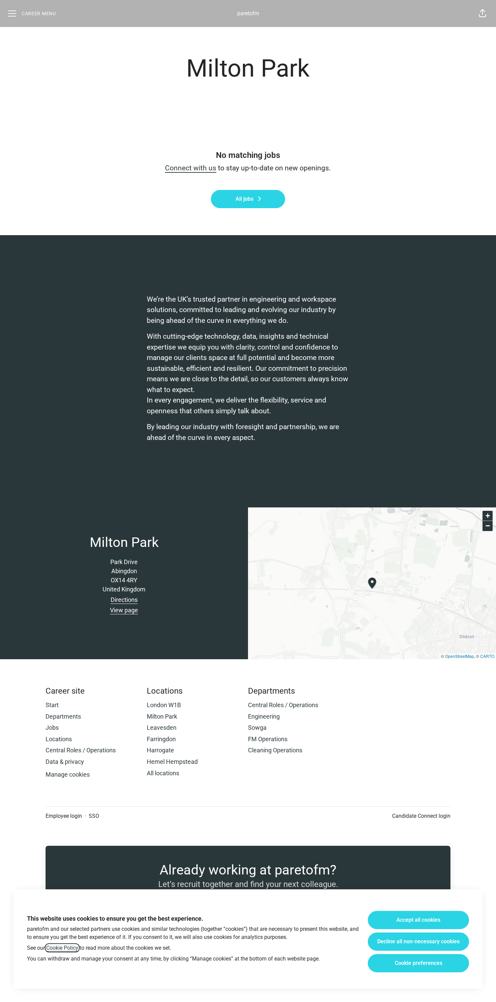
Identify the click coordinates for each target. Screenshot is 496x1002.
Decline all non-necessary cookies (418, 941)
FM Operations (267, 739)
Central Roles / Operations (81, 750)
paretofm (248, 13)
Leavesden (161, 727)
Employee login (64, 816)
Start (52, 704)
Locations (59, 739)
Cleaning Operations (275, 750)
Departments (63, 716)
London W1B (164, 704)
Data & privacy (65, 761)
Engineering (264, 716)
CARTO (487, 656)
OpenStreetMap (459, 656)
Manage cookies (68, 774)
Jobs (52, 727)
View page (124, 610)
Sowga (257, 727)
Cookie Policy (62, 948)
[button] (482, 13)
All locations (163, 773)
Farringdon (161, 739)
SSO (94, 816)
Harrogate (160, 750)
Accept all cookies (418, 920)
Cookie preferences (418, 963)
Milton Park (162, 716)
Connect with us (190, 168)
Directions (124, 599)
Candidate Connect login (421, 816)
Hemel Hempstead (172, 761)
